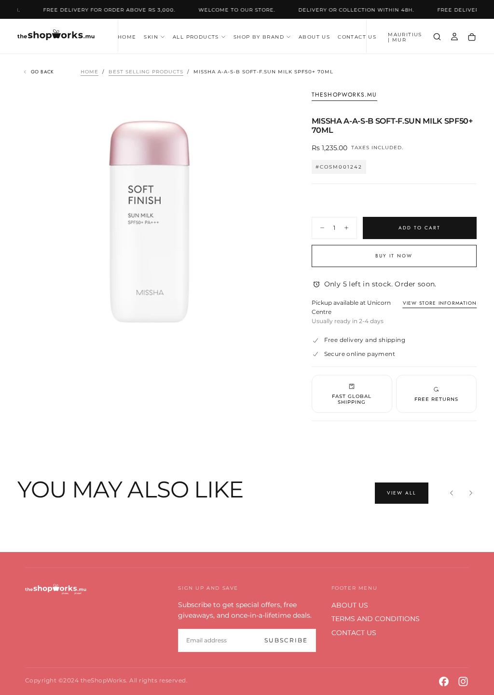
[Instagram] (463, 681)
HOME (127, 37)
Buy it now (393, 255)
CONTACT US (357, 37)
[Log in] (454, 37)
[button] (406, 37)
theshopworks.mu (344, 95)
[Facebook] (444, 681)
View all (401, 492)
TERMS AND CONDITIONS (375, 618)
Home (89, 72)
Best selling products (146, 72)
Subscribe (286, 640)
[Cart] (472, 37)
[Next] (471, 493)
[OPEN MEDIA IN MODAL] (265, 338)
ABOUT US (314, 37)
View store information (440, 303)
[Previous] (451, 493)
